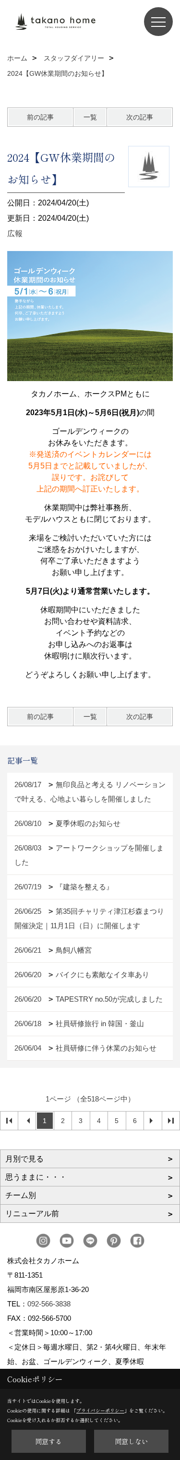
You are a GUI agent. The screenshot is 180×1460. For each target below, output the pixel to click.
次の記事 (139, 117)
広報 (15, 233)
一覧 (90, 117)
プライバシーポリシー (100, 1410)
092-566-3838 (49, 1304)
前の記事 (40, 117)
